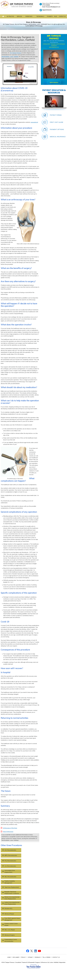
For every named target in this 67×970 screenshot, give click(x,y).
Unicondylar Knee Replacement (9, 871)
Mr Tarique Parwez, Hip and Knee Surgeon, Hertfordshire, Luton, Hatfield (24, 24)
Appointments (47, 10)
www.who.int (34, 122)
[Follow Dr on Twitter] (31, 951)
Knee (56, 24)
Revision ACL (8, 908)
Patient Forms (56, 115)
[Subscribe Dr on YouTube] (39, 951)
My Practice (10, 16)
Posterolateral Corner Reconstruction (10, 940)
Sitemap (30, 957)
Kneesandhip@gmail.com (53, 7)
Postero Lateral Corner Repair (11, 924)
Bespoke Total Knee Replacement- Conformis (11, 892)
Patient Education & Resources (54, 91)
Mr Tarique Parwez (15, 53)
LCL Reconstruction (10, 866)
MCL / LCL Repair (9, 929)
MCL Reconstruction (10, 876)
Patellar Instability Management (9, 882)
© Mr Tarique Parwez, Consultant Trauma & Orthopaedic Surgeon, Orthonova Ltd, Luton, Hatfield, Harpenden (33, 962)
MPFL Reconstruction (10, 855)
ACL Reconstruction (10, 850)
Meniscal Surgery (9, 935)
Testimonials (40, 16)
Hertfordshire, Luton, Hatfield (10, 56)
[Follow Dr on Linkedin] (35, 951)
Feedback (37, 957)
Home (3, 16)
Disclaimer (16, 957)
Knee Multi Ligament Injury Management (12, 919)
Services (19, 16)
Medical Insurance (58, 137)
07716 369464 (46, 5)
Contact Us (62, 16)
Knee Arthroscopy (8, 831)
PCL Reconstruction (10, 860)
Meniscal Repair (9, 914)
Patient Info (28, 16)
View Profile (54, 82)
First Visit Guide (56, 122)
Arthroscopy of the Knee (10, 828)
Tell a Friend (46, 957)
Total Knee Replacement (11, 887)
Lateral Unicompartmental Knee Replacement (11, 903)
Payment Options (57, 129)
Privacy (23, 957)
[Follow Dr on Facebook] (27, 951)
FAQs (55, 16)
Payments (50, 16)
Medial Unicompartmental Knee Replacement (11, 898)
